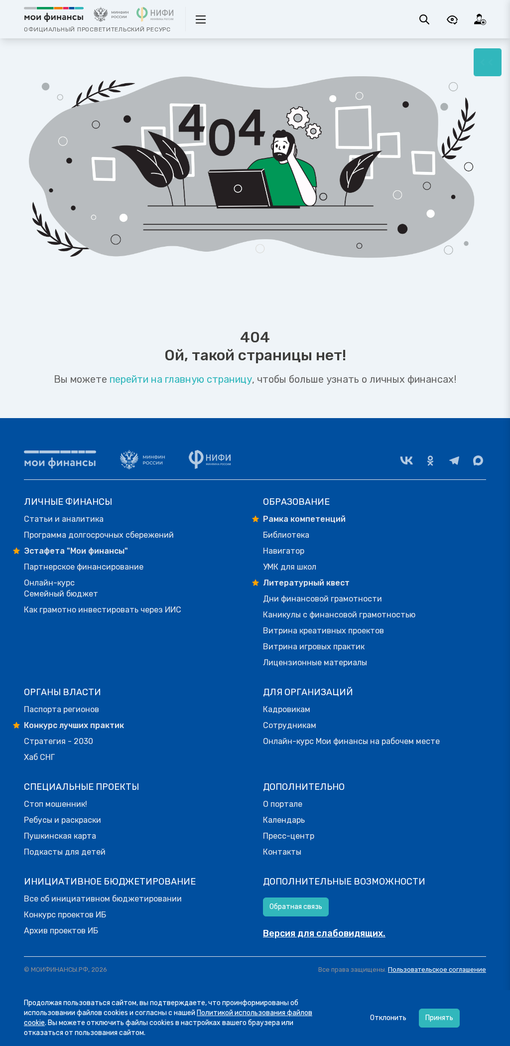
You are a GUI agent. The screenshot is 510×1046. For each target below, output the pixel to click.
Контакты (282, 852)
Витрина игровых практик (314, 646)
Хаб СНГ (39, 757)
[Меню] (487, 62)
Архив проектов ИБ (61, 930)
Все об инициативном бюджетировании (103, 898)
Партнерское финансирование (83, 567)
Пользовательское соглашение (437, 969)
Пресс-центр (288, 836)
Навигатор (283, 551)
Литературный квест (306, 583)
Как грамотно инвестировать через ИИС (102, 609)
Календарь (284, 820)
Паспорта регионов (61, 709)
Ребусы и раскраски (62, 820)
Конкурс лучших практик (74, 725)
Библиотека (286, 535)
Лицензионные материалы (315, 662)
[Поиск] (424, 19)
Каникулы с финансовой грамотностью (339, 614)
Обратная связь (295, 906)
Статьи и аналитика (64, 519)
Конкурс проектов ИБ (65, 914)
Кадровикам (286, 709)
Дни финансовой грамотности (322, 598)
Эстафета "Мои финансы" (76, 551)
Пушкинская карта (60, 836)
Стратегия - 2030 (58, 741)
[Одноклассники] (430, 460)
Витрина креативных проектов (323, 630)
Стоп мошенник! (55, 804)
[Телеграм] (454, 460)
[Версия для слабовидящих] (452, 19)
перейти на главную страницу (181, 379)
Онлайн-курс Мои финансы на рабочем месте (351, 741)
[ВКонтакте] (406, 460)
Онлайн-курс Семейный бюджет (61, 588)
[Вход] (480, 19)
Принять (439, 1018)
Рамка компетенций (304, 519)
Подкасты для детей (65, 852)
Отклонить (388, 1018)
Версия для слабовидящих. (324, 933)
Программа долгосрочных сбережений (99, 535)
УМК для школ (289, 567)
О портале (282, 804)
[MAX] (478, 460)
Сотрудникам (289, 725)
